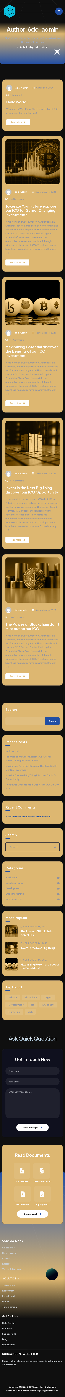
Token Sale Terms (42, 1181)
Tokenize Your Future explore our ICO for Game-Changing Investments (31, 210)
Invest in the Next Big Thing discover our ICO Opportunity (31, 489)
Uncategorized (13, 898)
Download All (30, 1214)
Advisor (12, 997)
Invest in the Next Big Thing (38, 948)
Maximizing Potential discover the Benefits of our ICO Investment (31, 351)
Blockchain (11, 877)
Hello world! (17, 102)
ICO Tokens (48, 1004)
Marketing (14, 1011)
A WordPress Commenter (19, 816)
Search (11, 710)
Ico (32, 1004)
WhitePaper (22, 1181)
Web (30, 1011)
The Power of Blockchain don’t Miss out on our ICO (32, 626)
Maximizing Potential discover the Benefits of (40, 966)
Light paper (42, 1204)
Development (13, 888)
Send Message (30, 1127)
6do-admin (21, 87)
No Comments (17, 198)
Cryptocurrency (14, 882)
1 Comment (16, 94)
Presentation (22, 1204)
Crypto (48, 997)
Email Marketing (14, 893)
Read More (16, 122)
